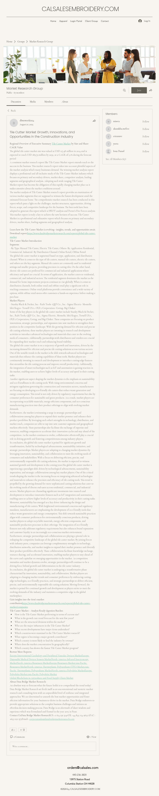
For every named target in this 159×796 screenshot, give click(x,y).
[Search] (124, 90)
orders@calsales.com (82, 767)
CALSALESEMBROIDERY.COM (80, 9)
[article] (53, 435)
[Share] (94, 121)
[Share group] (150, 90)
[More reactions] (22, 730)
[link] (16, 101)
